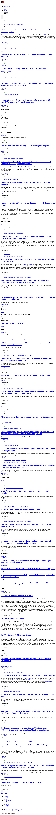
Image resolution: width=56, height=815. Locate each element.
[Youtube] (7, 794)
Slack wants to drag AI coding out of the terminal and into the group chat (28, 675)
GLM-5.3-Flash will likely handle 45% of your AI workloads (23, 69)
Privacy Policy (7, 805)
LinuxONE (32, 264)
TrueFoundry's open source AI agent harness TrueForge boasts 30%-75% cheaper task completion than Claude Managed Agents (25, 729)
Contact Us (6, 797)
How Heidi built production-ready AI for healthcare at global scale (26, 375)
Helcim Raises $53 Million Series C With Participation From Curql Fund (28, 569)
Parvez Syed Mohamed (6, 71)
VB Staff (2, 151)
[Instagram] (2, 794)
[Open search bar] (2, 18)
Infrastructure (7, 7)
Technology (6, 11)
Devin (25, 679)
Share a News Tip (8, 800)
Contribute (6, 801)
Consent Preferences (8, 808)
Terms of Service (7, 806)
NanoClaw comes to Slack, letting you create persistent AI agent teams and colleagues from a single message (27, 712)
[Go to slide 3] (6, 647)
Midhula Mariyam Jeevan (6, 217)
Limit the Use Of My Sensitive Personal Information (16, 810)
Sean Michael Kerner (5, 366)
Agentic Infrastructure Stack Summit (12, 323)
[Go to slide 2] (5, 647)
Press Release (4, 557)
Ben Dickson (3, 498)
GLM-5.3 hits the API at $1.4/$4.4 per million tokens (20, 509)
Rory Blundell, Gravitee (6, 666)
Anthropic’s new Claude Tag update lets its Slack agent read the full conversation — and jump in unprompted (26, 163)
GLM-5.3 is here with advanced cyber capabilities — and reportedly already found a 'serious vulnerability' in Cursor (26, 542)
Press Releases (7, 796)
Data (5, 9)
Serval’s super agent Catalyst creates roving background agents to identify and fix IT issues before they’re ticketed (25, 281)
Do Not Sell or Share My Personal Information (14, 809)
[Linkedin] (5, 794)
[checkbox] (28, 114)
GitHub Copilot (31, 679)
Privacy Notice (29, 125)
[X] (4, 794)
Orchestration (7, 6)
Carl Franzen (4, 286)
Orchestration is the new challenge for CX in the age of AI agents (25, 146)
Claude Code (15, 679)
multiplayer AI (19, 168)
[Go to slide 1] (4, 647)
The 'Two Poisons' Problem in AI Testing (16, 635)
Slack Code (31, 678)
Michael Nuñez (4, 42)
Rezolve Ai (3, 788)
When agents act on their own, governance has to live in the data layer (27, 417)
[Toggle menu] (2, 16)
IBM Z (25, 264)
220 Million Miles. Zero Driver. (12, 619)
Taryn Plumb (4, 701)
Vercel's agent (41, 679)
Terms (22, 125)
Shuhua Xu (3, 193)
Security (5, 10)
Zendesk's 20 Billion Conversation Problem (17, 596)
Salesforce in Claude (24, 34)
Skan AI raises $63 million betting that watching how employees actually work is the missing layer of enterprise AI (28, 392)
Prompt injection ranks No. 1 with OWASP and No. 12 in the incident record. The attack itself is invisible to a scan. (26, 101)
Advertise (6, 799)
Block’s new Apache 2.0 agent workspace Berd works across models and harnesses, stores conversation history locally (27, 766)
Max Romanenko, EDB (6, 422)
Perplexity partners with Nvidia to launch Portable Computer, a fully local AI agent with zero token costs (26, 237)
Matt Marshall (4, 756)
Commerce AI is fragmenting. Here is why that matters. (21, 782)
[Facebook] (1, 794)
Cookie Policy (7, 804)
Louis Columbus (4, 59)
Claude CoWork (44, 34)
